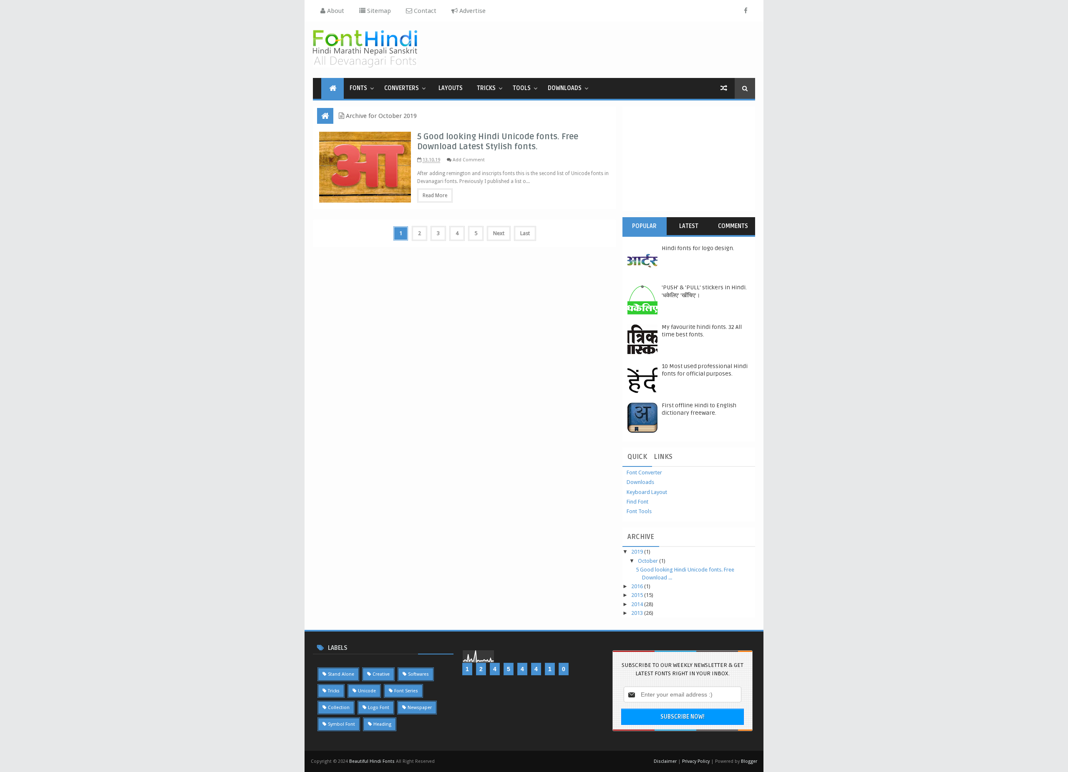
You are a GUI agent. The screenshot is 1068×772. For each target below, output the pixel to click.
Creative (381, 674)
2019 (637, 552)
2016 (637, 586)
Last (525, 233)
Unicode (367, 691)
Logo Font (378, 707)
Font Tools (639, 511)
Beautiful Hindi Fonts (372, 761)
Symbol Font (341, 724)
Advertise (472, 11)
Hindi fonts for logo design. (698, 248)
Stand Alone (341, 674)
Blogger (749, 761)
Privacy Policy (696, 761)
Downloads (565, 88)
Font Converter (644, 472)
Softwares (418, 674)
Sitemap (378, 11)
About (334, 11)
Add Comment (469, 160)
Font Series (406, 691)
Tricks (486, 88)
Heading (382, 724)
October (648, 561)
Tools (522, 88)
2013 (637, 613)
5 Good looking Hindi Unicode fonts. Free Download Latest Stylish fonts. (497, 142)
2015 (637, 595)
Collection (339, 707)
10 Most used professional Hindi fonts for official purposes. (705, 370)
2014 (637, 604)
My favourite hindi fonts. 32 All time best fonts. (702, 330)
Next (498, 233)
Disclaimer (666, 761)
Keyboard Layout (647, 492)
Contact (424, 11)
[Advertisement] (603, 49)
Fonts (358, 88)
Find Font (637, 502)
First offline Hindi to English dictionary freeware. (699, 409)
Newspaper (420, 707)
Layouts (450, 88)
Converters (401, 88)
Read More (435, 195)
